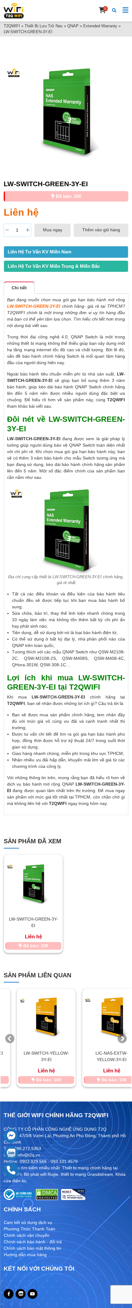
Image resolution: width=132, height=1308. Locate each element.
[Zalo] (20, 1293)
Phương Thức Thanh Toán (29, 1228)
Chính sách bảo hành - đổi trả (33, 1241)
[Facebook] (8, 1294)
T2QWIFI (12, 26)
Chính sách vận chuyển (26, 1235)
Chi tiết (19, 287)
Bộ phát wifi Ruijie (41, 1174)
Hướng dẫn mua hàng (25, 1254)
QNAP (73, 26)
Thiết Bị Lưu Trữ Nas (44, 26)
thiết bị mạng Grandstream (87, 1174)
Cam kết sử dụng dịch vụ (28, 1222)
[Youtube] (32, 1294)
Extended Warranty (100, 26)
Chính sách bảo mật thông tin (32, 1248)
